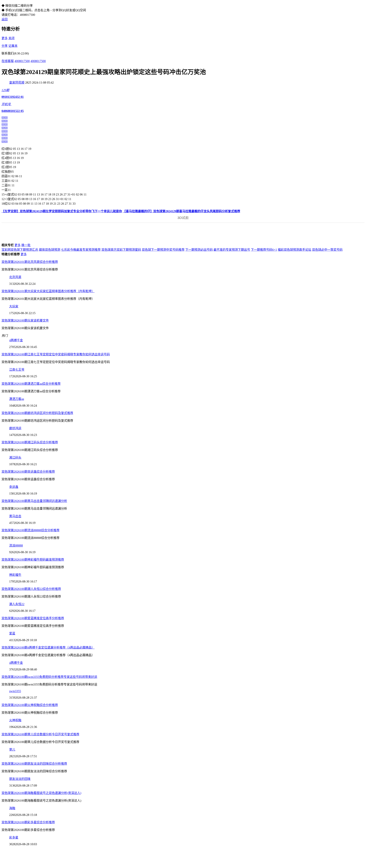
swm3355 (15, 691)
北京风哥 (15, 277)
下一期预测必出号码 (199, 249)
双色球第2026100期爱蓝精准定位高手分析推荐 (33, 618)
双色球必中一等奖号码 (327, 249)
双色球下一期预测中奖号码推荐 (163, 249)
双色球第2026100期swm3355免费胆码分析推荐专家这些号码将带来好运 (49, 676)
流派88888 (16, 545)
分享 (5, 45)
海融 (12, 808)
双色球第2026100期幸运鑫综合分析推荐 (28, 471)
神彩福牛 (15, 574)
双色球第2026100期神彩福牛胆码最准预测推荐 (33, 559)
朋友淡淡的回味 (19, 778)
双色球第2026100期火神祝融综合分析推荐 (30, 705)
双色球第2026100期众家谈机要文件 (25, 320)
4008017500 (22, 61)
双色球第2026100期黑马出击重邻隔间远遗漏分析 (34, 501)
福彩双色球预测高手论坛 (294, 249)
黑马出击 (15, 516)
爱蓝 (12, 633)
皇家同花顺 (16, 82)
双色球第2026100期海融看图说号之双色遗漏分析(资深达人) (41, 793)
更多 (5, 38)
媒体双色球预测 (49, 249)
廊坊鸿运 (15, 428)
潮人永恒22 (16, 604)
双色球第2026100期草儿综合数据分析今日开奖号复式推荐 (40, 734)
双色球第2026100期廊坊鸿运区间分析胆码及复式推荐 (37, 413)
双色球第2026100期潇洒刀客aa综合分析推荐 (31, 383)
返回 (5, 19)
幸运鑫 (13, 486)
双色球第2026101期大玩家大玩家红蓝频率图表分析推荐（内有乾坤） (48, 291)
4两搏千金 (16, 340)
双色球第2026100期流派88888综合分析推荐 (30, 530)
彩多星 (13, 837)
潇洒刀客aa (16, 399)
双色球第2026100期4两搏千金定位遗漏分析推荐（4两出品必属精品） (48, 647)
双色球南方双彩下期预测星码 (121, 249)
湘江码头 (15, 457)
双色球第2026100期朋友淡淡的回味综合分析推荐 (34, 763)
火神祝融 (15, 720)
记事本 (13, 45)
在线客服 (8, 61)
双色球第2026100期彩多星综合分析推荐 (28, 822)
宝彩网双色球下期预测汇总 (20, 249)
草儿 (12, 749)
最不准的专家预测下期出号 (232, 249)
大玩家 (13, 306)
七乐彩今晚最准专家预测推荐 (81, 249)
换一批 (25, 245)
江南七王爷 (16, 369)
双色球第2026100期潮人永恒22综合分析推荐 (31, 588)
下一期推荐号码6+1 (264, 249)
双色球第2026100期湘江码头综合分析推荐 (30, 442)
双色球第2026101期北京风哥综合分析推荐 (30, 261)
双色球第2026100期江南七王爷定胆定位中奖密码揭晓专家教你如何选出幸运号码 (56, 354)
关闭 (11, 38)
